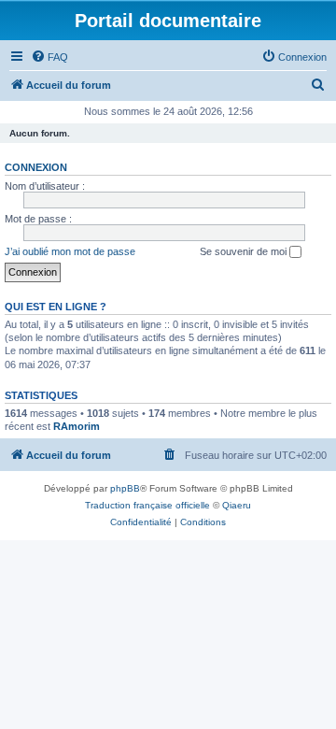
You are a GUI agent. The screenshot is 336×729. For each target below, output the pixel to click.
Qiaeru (236, 505)
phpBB (125, 488)
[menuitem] (49, 57)
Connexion (36, 167)
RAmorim (76, 426)
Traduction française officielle (147, 505)
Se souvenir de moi (244, 251)
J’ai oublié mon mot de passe (70, 251)
